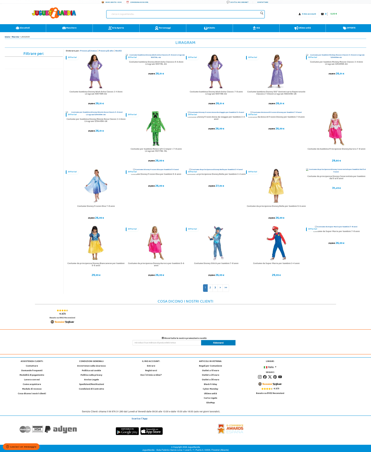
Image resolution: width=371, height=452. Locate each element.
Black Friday (210, 384)
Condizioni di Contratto (91, 389)
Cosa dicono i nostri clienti (32, 393)
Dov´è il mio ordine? (151, 375)
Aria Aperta (118, 28)
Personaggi (164, 28)
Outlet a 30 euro (210, 380)
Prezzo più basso (88, 51)
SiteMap (210, 403)
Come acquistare (32, 384)
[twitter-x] (270, 377)
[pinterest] (275, 377)
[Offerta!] (96, 71)
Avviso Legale (91, 380)
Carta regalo (210, 398)
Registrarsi (151, 370)
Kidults (211, 28)
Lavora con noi (32, 380)
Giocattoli (24, 28)
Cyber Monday (210, 389)
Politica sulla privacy (91, 375)
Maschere (71, 28)
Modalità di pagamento (32, 375)
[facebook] (265, 377)
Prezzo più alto (106, 51)
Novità (118, 51)
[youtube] (280, 377)
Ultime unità (304, 28)
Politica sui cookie (91, 370)
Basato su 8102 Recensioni (62, 315)
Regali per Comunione (210, 366)
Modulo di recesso (32, 389)
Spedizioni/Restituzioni (91, 384)
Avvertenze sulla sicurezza (91, 366)
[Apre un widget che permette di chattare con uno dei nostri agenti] (21, 447)
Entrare (151, 366)
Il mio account (309, 14)
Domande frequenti (31, 370)
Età (258, 28)
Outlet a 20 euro (210, 375)
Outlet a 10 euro (210, 370)
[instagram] (260, 377)
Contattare (32, 366)
